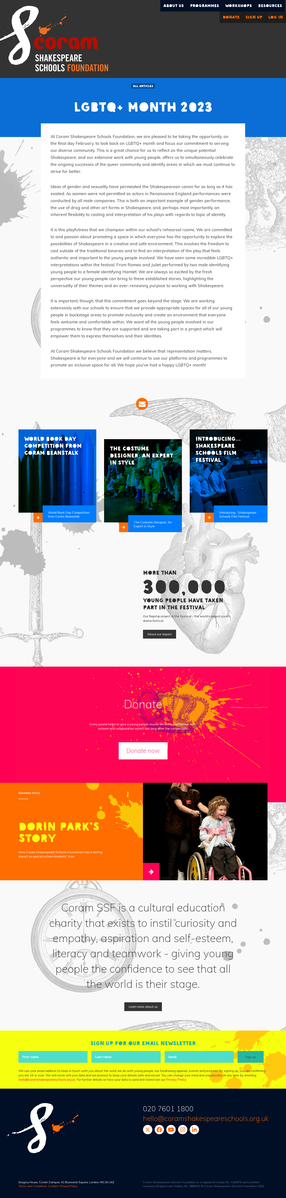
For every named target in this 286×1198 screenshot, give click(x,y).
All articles (143, 86)
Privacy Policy (176, 1079)
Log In (275, 17)
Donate (231, 17)
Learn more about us (143, 1007)
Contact (53, 1186)
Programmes (204, 5)
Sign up (250, 1057)
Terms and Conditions (32, 1186)
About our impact (159, 634)
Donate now (143, 750)
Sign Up (254, 17)
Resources (270, 5)
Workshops (238, 5)
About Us (173, 5)
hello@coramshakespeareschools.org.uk (46, 1079)
